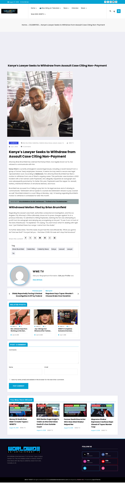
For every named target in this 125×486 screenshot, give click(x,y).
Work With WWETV (37, 14)
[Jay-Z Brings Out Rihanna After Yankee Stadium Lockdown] (44, 317)
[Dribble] (109, 468)
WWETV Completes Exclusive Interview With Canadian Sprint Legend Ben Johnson (66, 330)
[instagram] (111, 2)
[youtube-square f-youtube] (116, 2)
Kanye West (13, 169)
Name (11, 367)
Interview (75, 8)
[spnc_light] (114, 11)
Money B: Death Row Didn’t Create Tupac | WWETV (18, 421)
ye (63, 143)
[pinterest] (45, 238)
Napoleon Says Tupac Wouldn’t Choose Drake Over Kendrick (59, 294)
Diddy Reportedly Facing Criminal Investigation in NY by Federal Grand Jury (27, 295)
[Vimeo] (90, 468)
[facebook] (25, 238)
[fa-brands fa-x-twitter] (108, 2)
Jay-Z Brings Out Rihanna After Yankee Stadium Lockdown (42, 330)
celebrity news (43, 143)
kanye (50, 143)
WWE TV (71, 143)
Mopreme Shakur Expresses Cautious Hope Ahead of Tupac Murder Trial (102, 423)
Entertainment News (52, 405)
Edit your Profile (64, 276)
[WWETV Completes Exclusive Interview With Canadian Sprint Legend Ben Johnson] (68, 317)
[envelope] (40, 238)
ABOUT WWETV (29, 479)
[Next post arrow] (78, 293)
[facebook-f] (105, 2)
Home (33, 8)
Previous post (37, 291)
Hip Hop (21, 405)
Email (46, 367)
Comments (12, 350)
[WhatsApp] (49, 238)
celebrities (35, 143)
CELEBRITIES (13, 143)
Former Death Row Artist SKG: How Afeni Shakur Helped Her (74, 422)
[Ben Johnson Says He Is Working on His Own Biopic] (20, 317)
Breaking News (14, 405)
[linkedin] (35, 238)
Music (83, 8)
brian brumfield (27, 143)
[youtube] (113, 2)
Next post (49, 291)
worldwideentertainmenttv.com (58, 479)
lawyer (60, 143)
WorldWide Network (15, 412)
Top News (23, 408)
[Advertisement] (62, 45)
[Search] (110, 11)
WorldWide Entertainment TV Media (20, 410)
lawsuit (55, 143)
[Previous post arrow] (9, 293)
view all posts (37, 280)
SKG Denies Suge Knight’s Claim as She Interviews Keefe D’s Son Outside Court (48, 423)
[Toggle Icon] (119, 11)
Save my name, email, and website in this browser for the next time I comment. (37, 380)
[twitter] (30, 238)
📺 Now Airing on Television (49, 8)
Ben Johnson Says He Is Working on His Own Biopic (19, 330)
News (66, 8)
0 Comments (27, 147)
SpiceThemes (96, 479)
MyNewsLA (39, 174)
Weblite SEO (80, 479)
